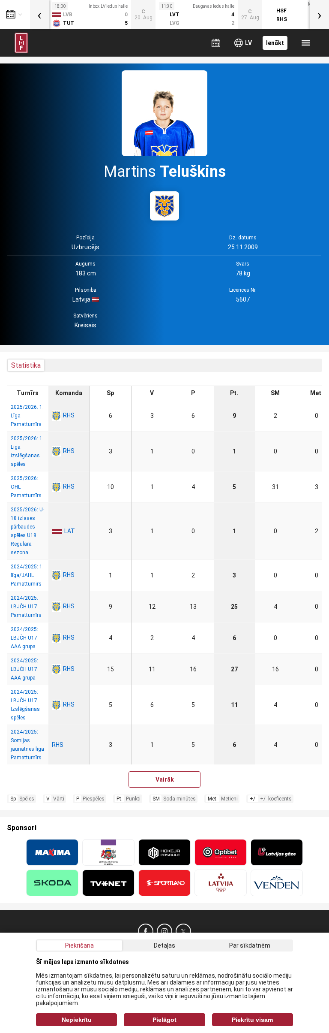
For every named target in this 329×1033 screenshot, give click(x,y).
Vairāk (165, 779)
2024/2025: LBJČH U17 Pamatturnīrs (26, 606)
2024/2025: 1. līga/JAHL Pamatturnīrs (27, 575)
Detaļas (164, 945)
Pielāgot (164, 1019)
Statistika (26, 365)
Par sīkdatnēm (249, 945)
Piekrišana (79, 945)
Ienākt (275, 42)
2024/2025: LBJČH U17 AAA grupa (24, 637)
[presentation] (39, 14)
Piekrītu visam (252, 1019)
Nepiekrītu (77, 1019)
